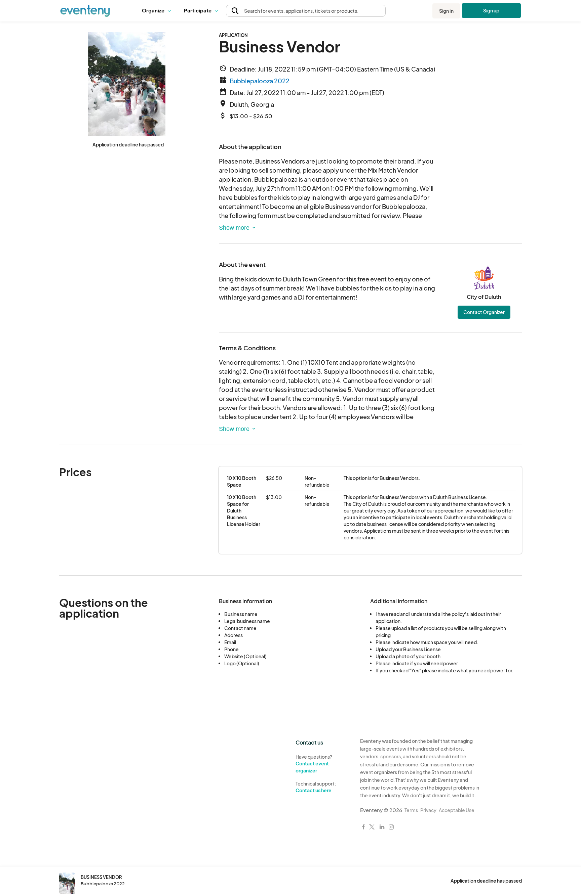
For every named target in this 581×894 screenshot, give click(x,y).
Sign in (446, 11)
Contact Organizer (484, 312)
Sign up (491, 10)
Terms (411, 810)
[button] (158, 10)
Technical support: (316, 787)
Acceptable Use (456, 810)
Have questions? (314, 763)
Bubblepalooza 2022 (259, 81)
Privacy (428, 810)
